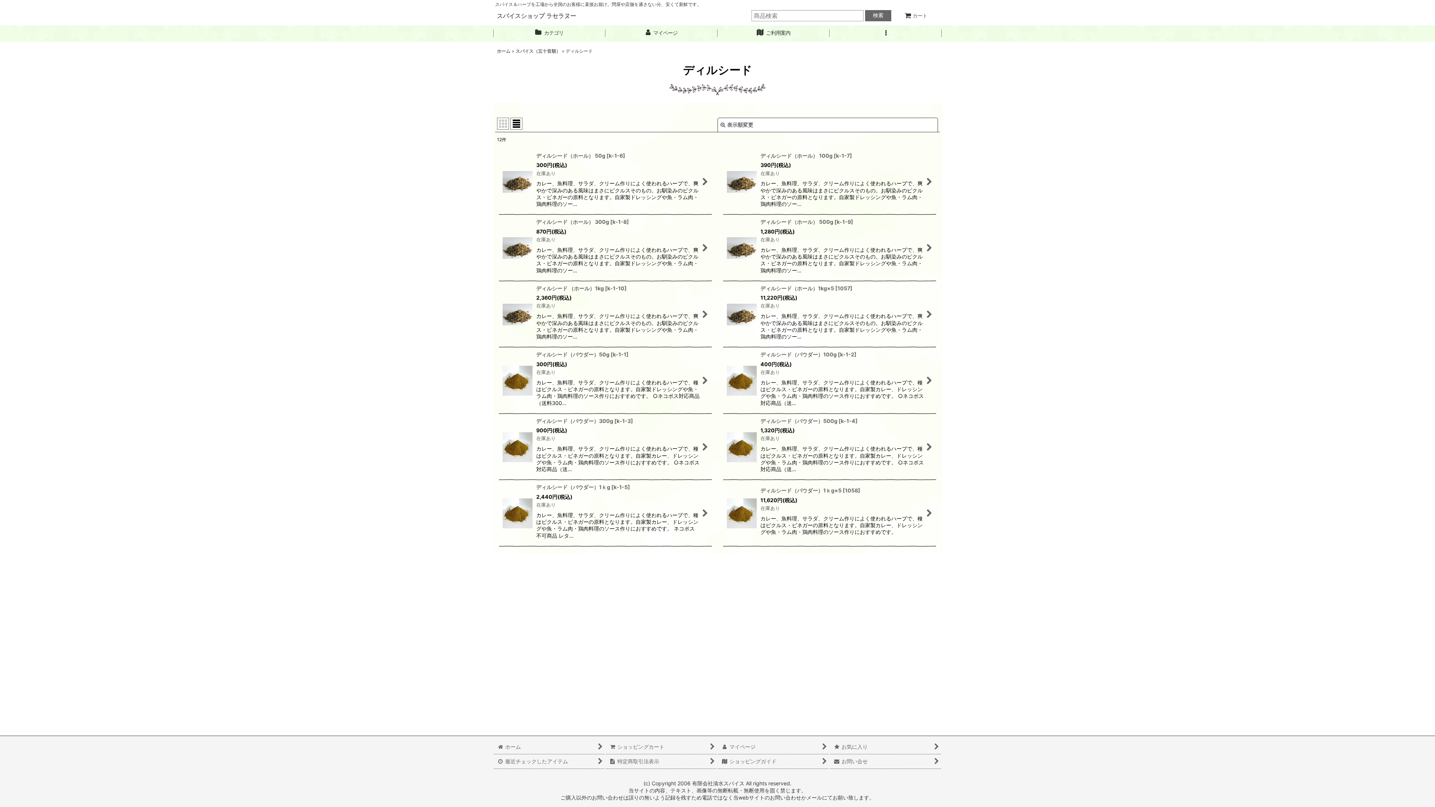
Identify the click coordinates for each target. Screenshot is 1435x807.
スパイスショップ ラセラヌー (536, 15)
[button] (886, 33)
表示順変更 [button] (740, 124)
